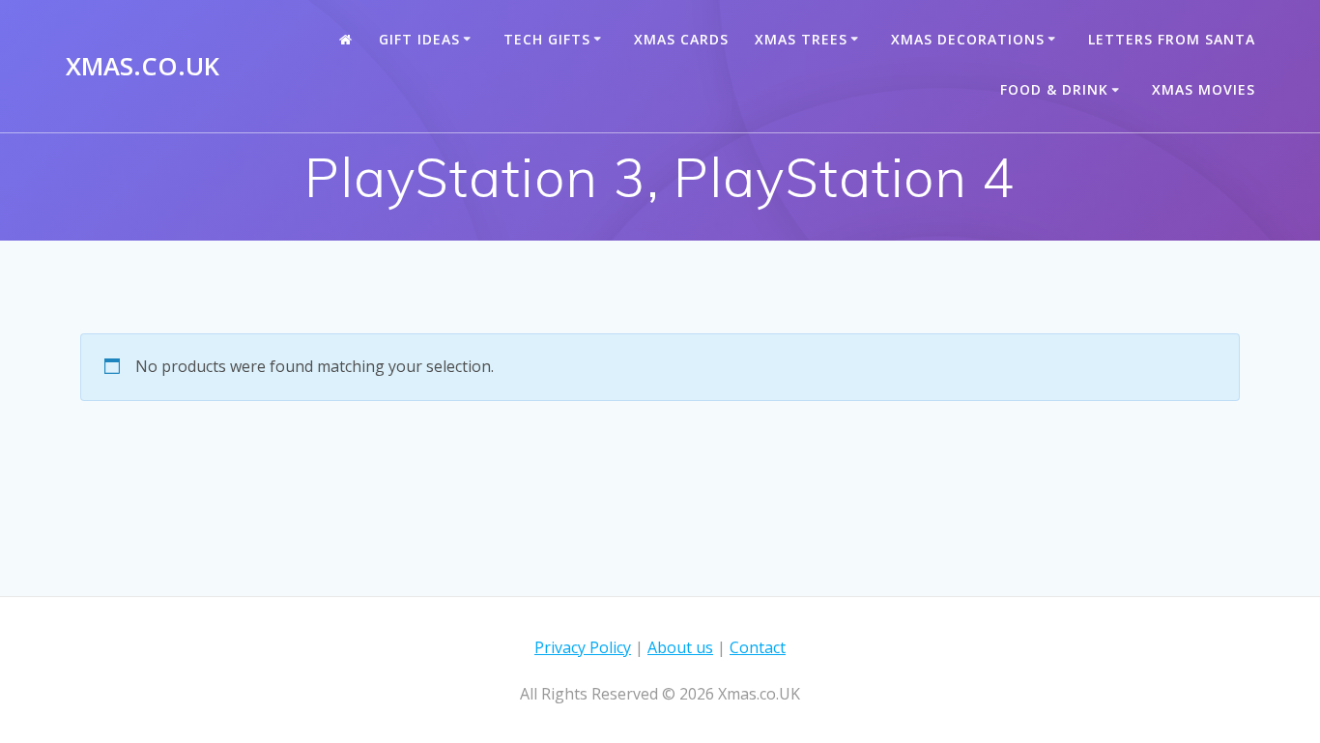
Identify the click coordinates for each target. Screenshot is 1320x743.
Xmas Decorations (968, 39)
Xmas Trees (801, 39)
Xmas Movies (1203, 89)
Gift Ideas (419, 39)
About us (680, 647)
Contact (758, 647)
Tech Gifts (546, 39)
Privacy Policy (582, 647)
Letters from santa (1171, 39)
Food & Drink (1054, 89)
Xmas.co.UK (142, 66)
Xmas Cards (681, 39)
